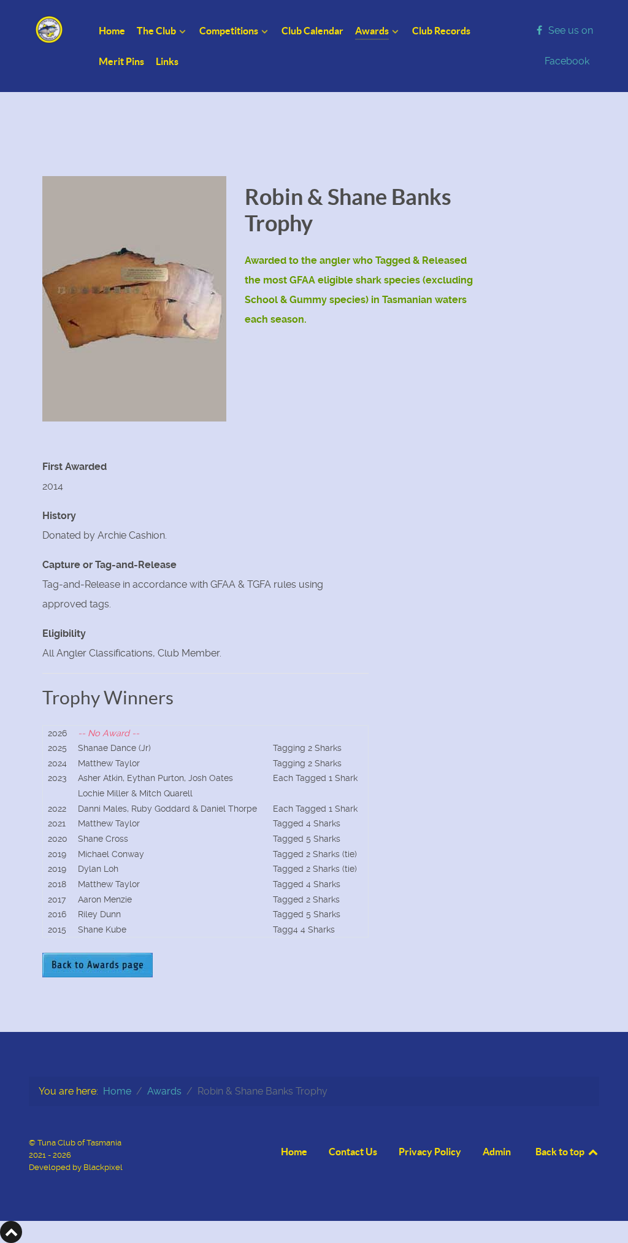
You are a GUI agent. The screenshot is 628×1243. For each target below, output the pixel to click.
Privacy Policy (430, 1151)
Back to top (560, 1151)
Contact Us (353, 1151)
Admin (497, 1151)
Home (294, 1151)
